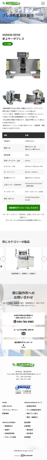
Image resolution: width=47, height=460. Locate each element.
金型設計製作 (31, 406)
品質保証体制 (9, 433)
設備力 (7, 430)
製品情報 (27, 422)
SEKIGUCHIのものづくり (33, 402)
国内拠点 (30, 430)
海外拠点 (30, 433)
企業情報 (27, 426)
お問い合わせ (7, 406)
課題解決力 (9, 426)
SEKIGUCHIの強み (8, 422)
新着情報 (5, 413)
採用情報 (27, 437)
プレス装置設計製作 (34, 410)
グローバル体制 (10, 437)
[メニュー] (43, 3)
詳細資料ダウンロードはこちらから (23, 207)
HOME (4, 402)
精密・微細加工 (32, 417)
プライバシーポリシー (10, 410)
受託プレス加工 (32, 413)
